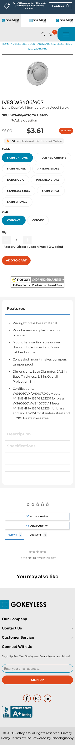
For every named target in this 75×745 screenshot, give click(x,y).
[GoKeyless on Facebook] (27, 698)
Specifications (21, 446)
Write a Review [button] (39, 516)
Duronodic (15, 179)
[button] (37, 282)
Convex (38, 220)
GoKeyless (23, 733)
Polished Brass (47, 179)
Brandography (62, 738)
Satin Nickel (16, 168)
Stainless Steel (18, 190)
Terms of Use (21, 738)
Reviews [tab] (12, 534)
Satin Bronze (17, 201)
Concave (13, 220)
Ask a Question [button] (39, 525)
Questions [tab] (35, 534)
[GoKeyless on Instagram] (37, 698)
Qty (4, 232)
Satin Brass (51, 190)
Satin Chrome (17, 157)
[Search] (43, 34)
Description (19, 434)
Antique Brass (48, 168)
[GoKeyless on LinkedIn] (47, 698)
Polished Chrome (53, 157)
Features (16, 308)
